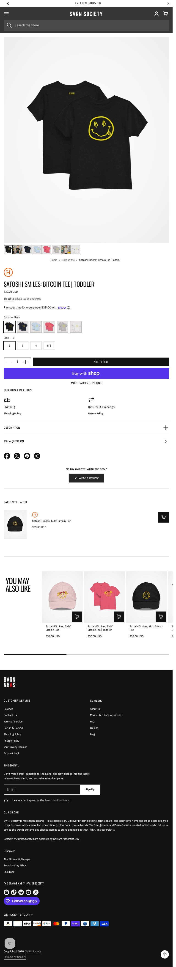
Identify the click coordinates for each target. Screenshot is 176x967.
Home (53, 260)
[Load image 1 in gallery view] (8, 249)
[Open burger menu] (6, 14)
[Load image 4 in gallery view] (37, 249)
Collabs (94, 728)
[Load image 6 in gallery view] (56, 249)
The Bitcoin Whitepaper (17, 859)
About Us (95, 709)
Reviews (8, 709)
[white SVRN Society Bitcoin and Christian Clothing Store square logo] (9, 682)
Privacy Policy (11, 741)
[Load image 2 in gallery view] (17, 249)
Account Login (12, 753)
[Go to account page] (156, 13)
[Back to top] (165, 954)
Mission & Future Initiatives (105, 715)
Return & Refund (13, 728)
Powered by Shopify (15, 957)
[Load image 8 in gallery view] (75, 249)
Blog (92, 734)
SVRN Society (33, 951)
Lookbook (9, 872)
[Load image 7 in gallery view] (66, 249)
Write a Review (89, 479)
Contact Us (10, 715)
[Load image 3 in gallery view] (27, 249)
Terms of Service (13, 721)
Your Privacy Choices (15, 747)
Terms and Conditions (57, 800)
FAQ (92, 721)
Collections (68, 260)
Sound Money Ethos (15, 865)
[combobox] (86, 25)
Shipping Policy (12, 734)
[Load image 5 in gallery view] (46, 249)
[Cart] (165, 13)
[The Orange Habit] (8, 272)
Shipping (9, 298)
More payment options (86, 383)
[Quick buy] (163, 517)
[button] (165, 13)
